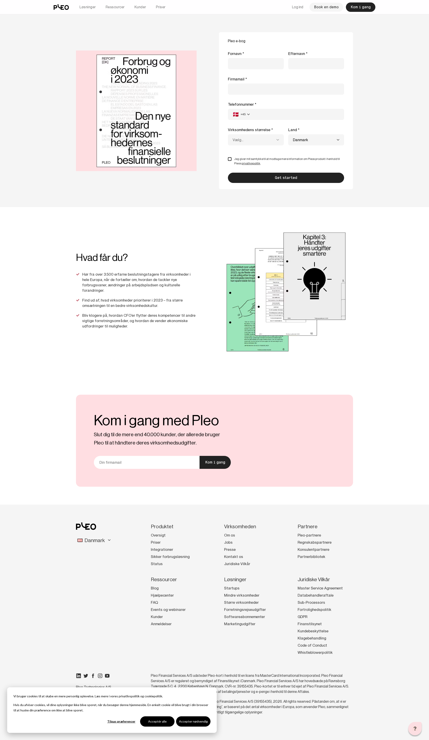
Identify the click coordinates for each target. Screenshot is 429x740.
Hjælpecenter (162, 595)
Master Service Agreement (320, 588)
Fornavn (235, 53)
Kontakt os (233, 556)
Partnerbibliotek (311, 556)
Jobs (228, 542)
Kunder (140, 7)
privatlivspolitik (129, 696)
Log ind (297, 7)
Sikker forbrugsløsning (170, 556)
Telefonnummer (241, 104)
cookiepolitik (153, 696)
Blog (155, 588)
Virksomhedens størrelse (249, 130)
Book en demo (326, 7)
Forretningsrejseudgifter (245, 609)
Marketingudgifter (239, 624)
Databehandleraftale (316, 595)
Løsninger (88, 7)
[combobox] (241, 114)
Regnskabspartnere (315, 542)
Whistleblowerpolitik (315, 652)
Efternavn (296, 53)
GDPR (302, 616)
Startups (232, 588)
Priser (161, 7)
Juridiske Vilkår (237, 564)
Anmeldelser (161, 624)
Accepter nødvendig (193, 721)
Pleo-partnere (309, 535)
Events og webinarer (168, 609)
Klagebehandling (312, 638)
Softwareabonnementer (244, 616)
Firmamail (236, 79)
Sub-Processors (311, 602)
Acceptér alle (157, 721)
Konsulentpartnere (313, 549)
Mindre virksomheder (241, 595)
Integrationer (162, 549)
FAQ (154, 602)
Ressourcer (115, 7)
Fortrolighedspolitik (314, 609)
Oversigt (158, 535)
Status (157, 564)
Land (292, 130)
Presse (230, 549)
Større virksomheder (241, 602)
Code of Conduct (312, 645)
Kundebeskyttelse (313, 631)
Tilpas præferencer (121, 721)
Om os (229, 535)
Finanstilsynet (310, 624)
